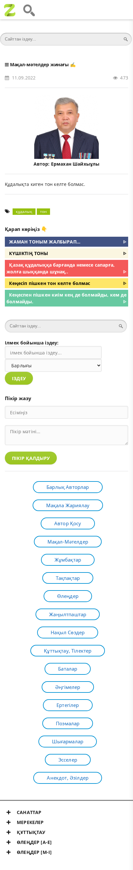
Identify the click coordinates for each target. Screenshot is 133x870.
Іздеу (19, 378)
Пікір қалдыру (31, 458)
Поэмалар (67, 723)
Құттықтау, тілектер (67, 650)
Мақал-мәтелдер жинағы (39, 64)
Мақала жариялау (68, 505)
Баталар (67, 668)
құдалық (24, 211)
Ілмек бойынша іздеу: (31, 343)
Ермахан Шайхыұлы (75, 164)
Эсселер (67, 759)
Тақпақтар (68, 578)
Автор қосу (67, 523)
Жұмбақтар (68, 559)
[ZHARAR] (9, 9)
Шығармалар (67, 741)
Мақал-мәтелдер (67, 541)
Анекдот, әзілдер (67, 777)
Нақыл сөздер (68, 632)
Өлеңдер (67, 596)
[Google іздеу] (29, 9)
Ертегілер (67, 705)
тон (43, 211)
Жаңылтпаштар (67, 614)
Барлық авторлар (67, 487)
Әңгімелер (67, 687)
